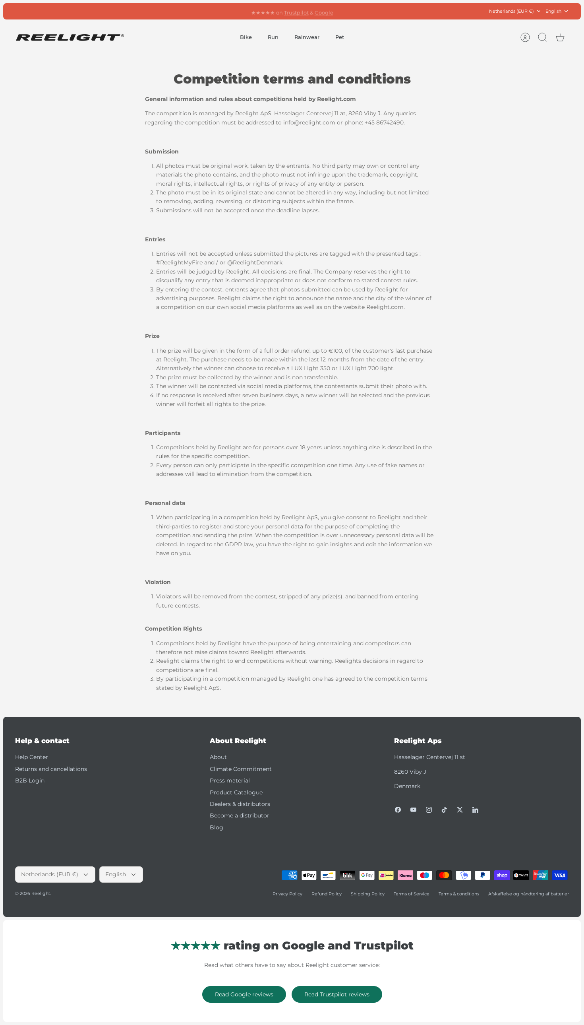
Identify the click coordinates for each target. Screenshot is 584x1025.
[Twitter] (460, 810)
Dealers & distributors (240, 804)
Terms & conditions (459, 894)
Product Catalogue (236, 792)
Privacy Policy (287, 894)
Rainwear (306, 37)
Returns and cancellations (51, 769)
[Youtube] (413, 810)
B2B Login (29, 780)
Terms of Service (411, 894)
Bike (246, 37)
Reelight (40, 893)
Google (324, 11)
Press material (230, 780)
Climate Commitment (241, 769)
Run (273, 37)
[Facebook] (398, 810)
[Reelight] (69, 38)
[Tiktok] (444, 810)
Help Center (31, 757)
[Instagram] (429, 810)
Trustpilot (296, 11)
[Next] (384, 11)
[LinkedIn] (475, 810)
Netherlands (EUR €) (511, 11)
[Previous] (200, 11)
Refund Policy (326, 894)
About (218, 757)
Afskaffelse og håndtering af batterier (528, 894)
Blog (216, 827)
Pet (339, 37)
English (553, 11)
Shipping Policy (368, 894)
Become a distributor (239, 815)
